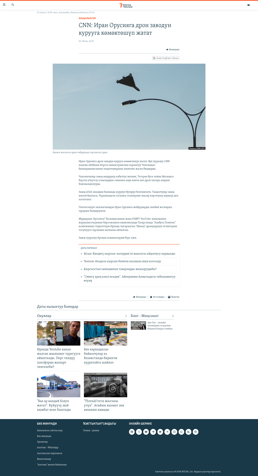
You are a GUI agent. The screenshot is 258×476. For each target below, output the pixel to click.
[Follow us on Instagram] (174, 432)
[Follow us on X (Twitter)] (139, 432)
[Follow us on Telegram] (153, 432)
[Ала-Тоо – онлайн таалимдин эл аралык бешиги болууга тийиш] (138, 325)
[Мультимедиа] (248, 5)
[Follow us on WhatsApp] (181, 432)
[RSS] (188, 432)
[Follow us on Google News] (160, 432)
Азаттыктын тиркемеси (49, 453)
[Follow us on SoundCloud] (167, 432)
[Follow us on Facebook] (132, 432)
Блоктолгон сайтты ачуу (50, 431)
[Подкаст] (195, 432)
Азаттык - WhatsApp (47, 448)
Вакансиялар (44, 459)
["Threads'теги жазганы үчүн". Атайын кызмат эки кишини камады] (105, 385)
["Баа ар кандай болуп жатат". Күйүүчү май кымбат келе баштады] (58, 385)
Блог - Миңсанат (145, 316)
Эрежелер (42, 442)
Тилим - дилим (91, 431)
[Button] (172, 50)
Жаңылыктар (87, 18)
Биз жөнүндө (44, 436)
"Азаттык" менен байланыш (52, 465)
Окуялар (44, 316)
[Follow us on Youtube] (146, 432)
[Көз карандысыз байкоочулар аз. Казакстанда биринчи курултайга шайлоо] (105, 333)
